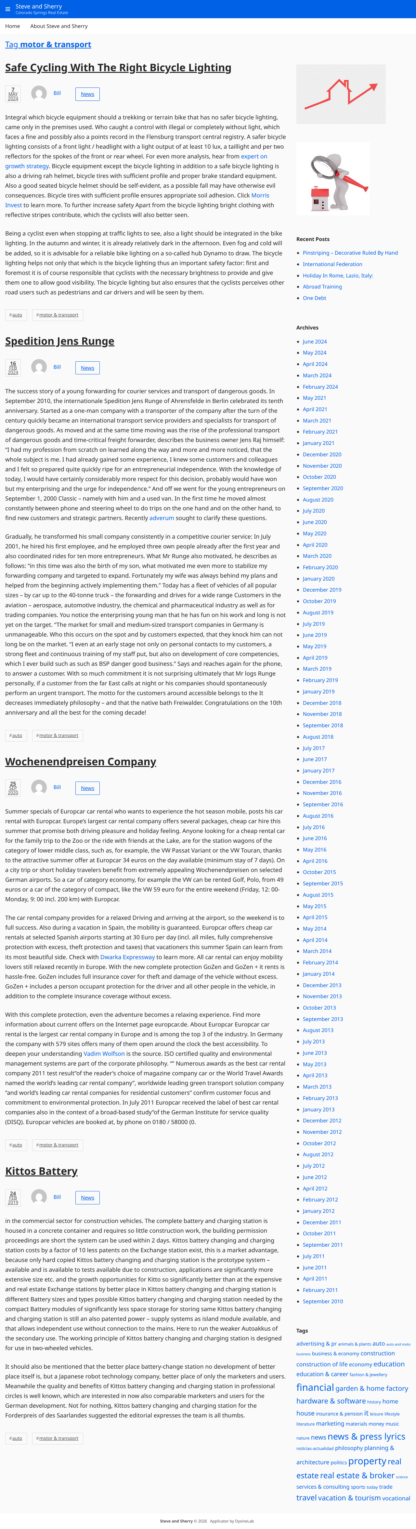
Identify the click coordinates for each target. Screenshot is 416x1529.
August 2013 (318, 1030)
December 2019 (322, 589)
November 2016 (322, 793)
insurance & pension (339, 1414)
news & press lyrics (366, 1436)
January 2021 (319, 443)
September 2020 (323, 488)
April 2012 (315, 1188)
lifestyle (392, 1414)
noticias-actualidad (315, 1448)
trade (386, 1486)
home (390, 1401)
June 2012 (315, 1177)
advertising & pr (316, 1343)
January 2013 (319, 1109)
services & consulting (322, 1486)
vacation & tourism (349, 1498)
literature (305, 1424)
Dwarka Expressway (127, 957)
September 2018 (323, 725)
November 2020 (322, 465)
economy (360, 1364)
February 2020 (320, 567)
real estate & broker (357, 1475)
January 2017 (319, 770)
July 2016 (314, 827)
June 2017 (315, 759)
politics (339, 1462)
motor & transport (58, 315)
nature (303, 1438)
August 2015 (318, 894)
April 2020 (315, 544)
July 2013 (314, 1041)
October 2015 (319, 872)
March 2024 (317, 375)
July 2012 (314, 1165)
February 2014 (320, 962)
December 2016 (322, 781)
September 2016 (323, 804)
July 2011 (314, 1256)
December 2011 (322, 1222)
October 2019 (319, 601)
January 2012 (319, 1210)
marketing (330, 1424)
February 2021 (320, 431)
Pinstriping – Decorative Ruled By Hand (350, 252)
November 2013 (322, 996)
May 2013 (314, 1064)
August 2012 (318, 1154)
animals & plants (354, 1344)
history (374, 1402)
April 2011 (315, 1278)
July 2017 (314, 748)
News (87, 94)
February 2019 (320, 680)
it (366, 1413)
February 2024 (320, 386)
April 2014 (315, 940)
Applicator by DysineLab (232, 1521)
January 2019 (319, 691)
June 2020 (315, 522)
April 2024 (315, 364)
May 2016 (314, 849)
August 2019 (318, 612)
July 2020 (314, 510)
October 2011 (319, 1233)
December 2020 (322, 454)
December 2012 (322, 1120)
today (372, 1487)
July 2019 (314, 623)
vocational (396, 1498)
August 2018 (318, 736)
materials (356, 1424)
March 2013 (317, 1086)
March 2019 (317, 668)
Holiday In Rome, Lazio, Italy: (338, 275)
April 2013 (315, 1075)
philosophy (349, 1448)
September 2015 (323, 883)
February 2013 (320, 1098)
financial (315, 1387)
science (402, 1477)
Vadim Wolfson (104, 1054)
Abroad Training (322, 286)
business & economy (335, 1353)
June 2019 (315, 634)
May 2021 (314, 397)
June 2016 (315, 838)
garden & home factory (371, 1388)
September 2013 (323, 1019)
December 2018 (322, 702)
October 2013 (319, 1007)
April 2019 (315, 657)
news (318, 1437)
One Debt (314, 298)
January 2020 (319, 578)
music (392, 1424)
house (305, 1413)
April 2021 (315, 409)
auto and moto (398, 1344)
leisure (376, 1414)
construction (378, 1353)
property (367, 1461)
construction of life (322, 1364)
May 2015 (314, 906)
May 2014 (314, 928)
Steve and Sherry (176, 1521)
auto (17, 315)
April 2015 (315, 917)
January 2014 (319, 973)
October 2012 (319, 1143)
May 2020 (314, 533)
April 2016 (315, 861)
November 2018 (322, 714)
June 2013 (315, 1052)
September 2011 (323, 1244)
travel (306, 1497)
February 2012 (320, 1199)
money (376, 1424)
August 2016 (318, 815)
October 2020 (319, 476)
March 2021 (317, 420)
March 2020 (317, 555)
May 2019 (314, 646)
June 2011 (315, 1267)
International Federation (332, 264)
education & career (322, 1374)
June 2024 (315, 341)
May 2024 (314, 352)
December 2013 (322, 985)
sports (358, 1487)
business (303, 1354)
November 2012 (322, 1131)
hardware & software (331, 1401)
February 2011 (320, 1290)
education (389, 1364)
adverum (162, 518)
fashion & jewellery (368, 1374)
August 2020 (318, 499)
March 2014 (317, 951)
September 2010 (323, 1301)
